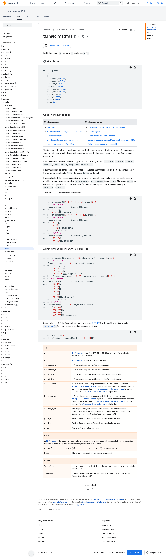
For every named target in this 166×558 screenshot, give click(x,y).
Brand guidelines (109, 538)
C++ (29, 17)
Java (37, 17)
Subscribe (134, 552)
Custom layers (94, 132)
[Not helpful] (135, 30)
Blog (40, 525)
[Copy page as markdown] (83, 36)
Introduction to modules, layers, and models (64, 132)
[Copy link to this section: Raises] (52, 461)
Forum (40, 529)
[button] (17, 46)
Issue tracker (107, 525)
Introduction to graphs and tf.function (62, 140)
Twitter (41, 538)
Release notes (108, 529)
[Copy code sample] (135, 67)
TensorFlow (47, 30)
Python (19, 17)
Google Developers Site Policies (94, 502)
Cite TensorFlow (108, 542)
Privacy (49, 553)
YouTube (41, 542)
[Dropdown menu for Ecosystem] (78, 3)
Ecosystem (70, 3)
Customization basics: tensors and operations (106, 127)
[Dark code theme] (131, 67)
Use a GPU (51, 127)
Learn (42, 3)
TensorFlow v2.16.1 (14, 11)
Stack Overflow (108, 533)
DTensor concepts (54, 136)
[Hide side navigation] (31, 553)
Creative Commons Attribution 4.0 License (108, 499)
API (55, 3)
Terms (40, 553)
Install (32, 3)
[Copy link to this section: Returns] (53, 435)
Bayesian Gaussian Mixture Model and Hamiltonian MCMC (111, 140)
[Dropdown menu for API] (59, 3)
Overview (7, 17)
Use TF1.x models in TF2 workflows (61, 144)
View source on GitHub (59, 45)
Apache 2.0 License (59, 502)
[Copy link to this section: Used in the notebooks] (72, 115)
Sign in (160, 3)
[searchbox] (17, 25)
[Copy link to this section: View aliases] (61, 61)
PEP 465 (96, 323)
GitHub (150, 3)
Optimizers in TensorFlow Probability (103, 144)
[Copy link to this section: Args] (51, 347)
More (85, 3)
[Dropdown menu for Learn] (48, 3)
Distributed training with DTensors (102, 136)
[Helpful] (131, 30)
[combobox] (110, 3)
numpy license (79, 505)
